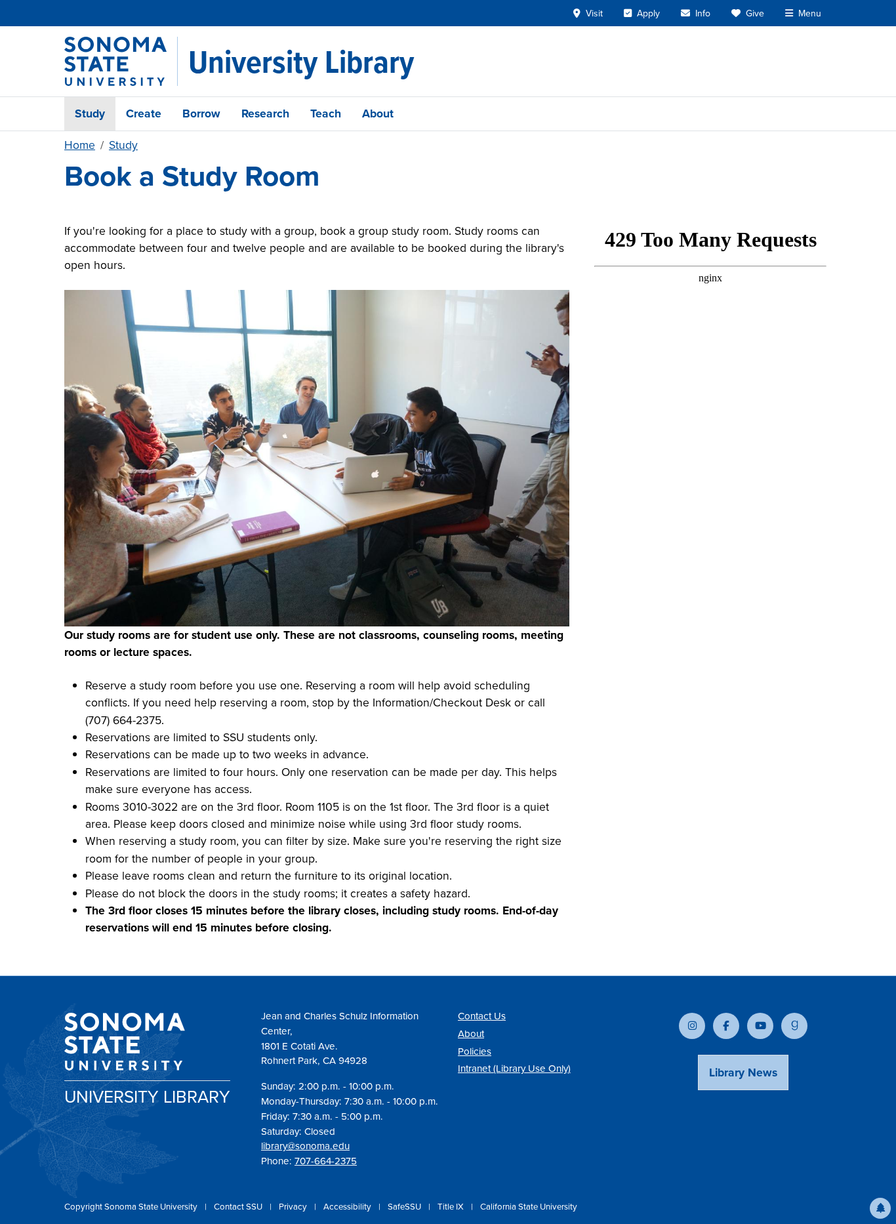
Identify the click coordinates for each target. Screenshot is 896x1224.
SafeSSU (405, 1206)
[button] (880, 1208)
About (378, 113)
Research (265, 113)
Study (90, 113)
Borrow (201, 113)
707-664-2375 (326, 1161)
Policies (474, 1051)
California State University (528, 1206)
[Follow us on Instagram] (692, 1026)
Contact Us (482, 1016)
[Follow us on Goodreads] (794, 1026)
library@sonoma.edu (305, 1146)
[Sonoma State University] (121, 61)
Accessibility (348, 1206)
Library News (743, 1072)
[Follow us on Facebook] (726, 1026)
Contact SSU (239, 1206)
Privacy (294, 1206)
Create (143, 113)
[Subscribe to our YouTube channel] (760, 1026)
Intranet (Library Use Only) (514, 1068)
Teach (325, 113)
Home (79, 144)
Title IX (452, 1206)
